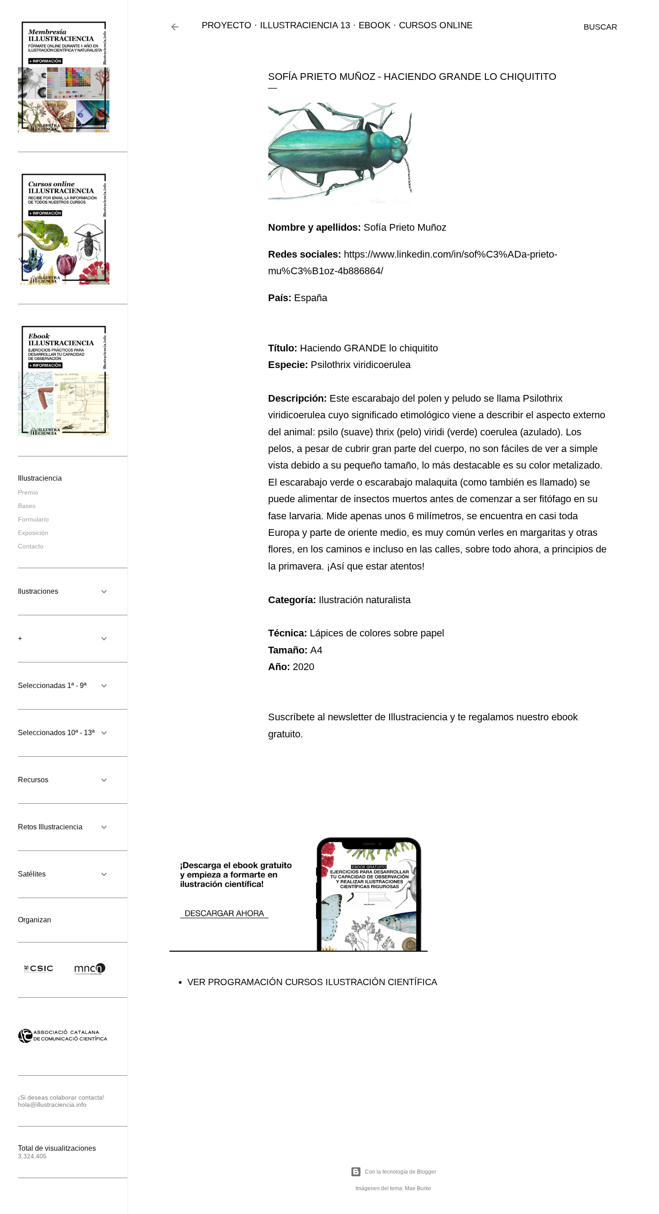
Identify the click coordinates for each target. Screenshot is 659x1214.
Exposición (33, 532)
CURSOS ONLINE (436, 25)
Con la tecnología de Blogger (400, 1172)
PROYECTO (226, 25)
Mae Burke (418, 1188)
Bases (26, 505)
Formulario (33, 519)
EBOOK (374, 25)
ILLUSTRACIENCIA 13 (305, 25)
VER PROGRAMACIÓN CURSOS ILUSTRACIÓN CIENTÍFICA (312, 982)
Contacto (30, 546)
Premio (28, 492)
